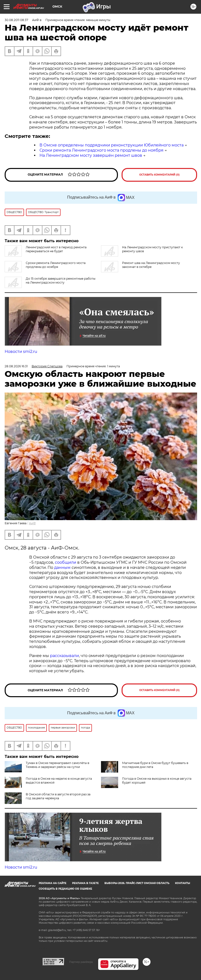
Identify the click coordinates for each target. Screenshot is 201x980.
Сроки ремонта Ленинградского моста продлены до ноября (101, 150)
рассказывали (64, 655)
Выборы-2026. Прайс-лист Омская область (136, 883)
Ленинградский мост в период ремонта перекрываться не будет (56, 249)
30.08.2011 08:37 (16, 20)
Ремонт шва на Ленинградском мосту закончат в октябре (151, 265)
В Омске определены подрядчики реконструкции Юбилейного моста (111, 145)
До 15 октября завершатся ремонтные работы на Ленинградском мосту (60, 280)
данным (62, 567)
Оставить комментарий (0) (159, 174)
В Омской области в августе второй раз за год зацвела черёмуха (58, 796)
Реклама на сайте (52, 883)
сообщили (65, 562)
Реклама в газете (85, 883)
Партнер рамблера (81, 961)
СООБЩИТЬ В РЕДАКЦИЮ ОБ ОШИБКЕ (65, 888)
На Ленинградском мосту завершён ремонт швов (90, 155)
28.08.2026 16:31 (16, 366)
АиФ (32, 523)
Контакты (182, 883)
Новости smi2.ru (21, 351)
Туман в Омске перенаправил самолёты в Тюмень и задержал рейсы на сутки (57, 765)
